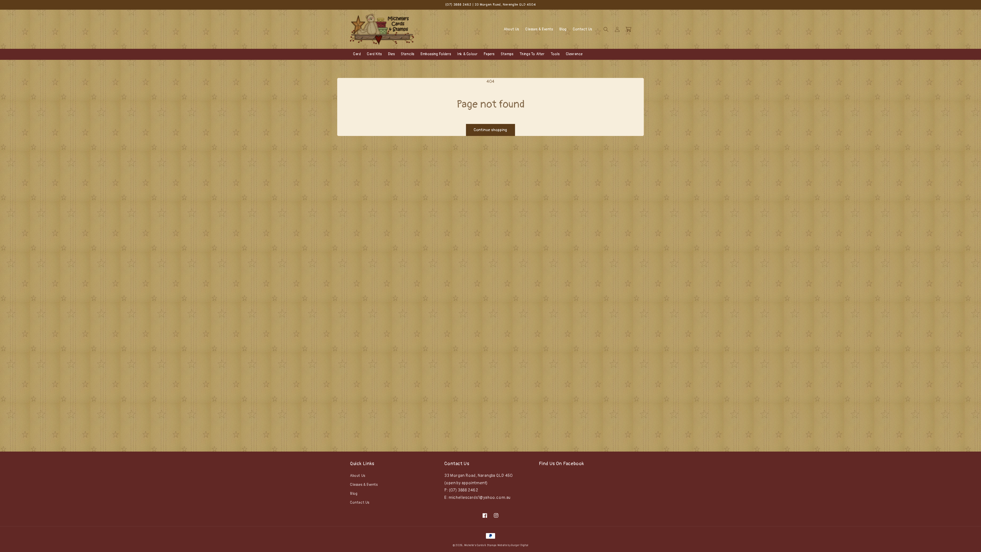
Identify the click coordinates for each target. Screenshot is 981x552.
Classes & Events (364, 484)
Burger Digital (519, 545)
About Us (357, 476)
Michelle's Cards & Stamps (480, 545)
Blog (353, 493)
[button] (606, 29)
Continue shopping (490, 130)
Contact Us (359, 502)
